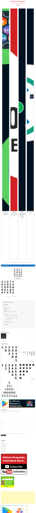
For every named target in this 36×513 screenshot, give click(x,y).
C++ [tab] (5, 296)
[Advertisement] (18, 497)
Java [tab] (8, 296)
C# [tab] (11, 296)
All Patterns (15, 279)
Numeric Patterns (3, 445)
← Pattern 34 (3, 341)
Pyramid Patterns (3, 446)
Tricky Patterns (3, 451)
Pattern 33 (18, 278)
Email (2, 426)
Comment (2, 412)
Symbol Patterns (3, 449)
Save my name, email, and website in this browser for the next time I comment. (13, 433)
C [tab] (2, 296)
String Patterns (3, 448)
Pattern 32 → (33, 341)
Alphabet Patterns (20, 279)
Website (2, 430)
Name (2, 423)
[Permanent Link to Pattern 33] (18, 272)
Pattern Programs (18, 1)
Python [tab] (15, 296)
